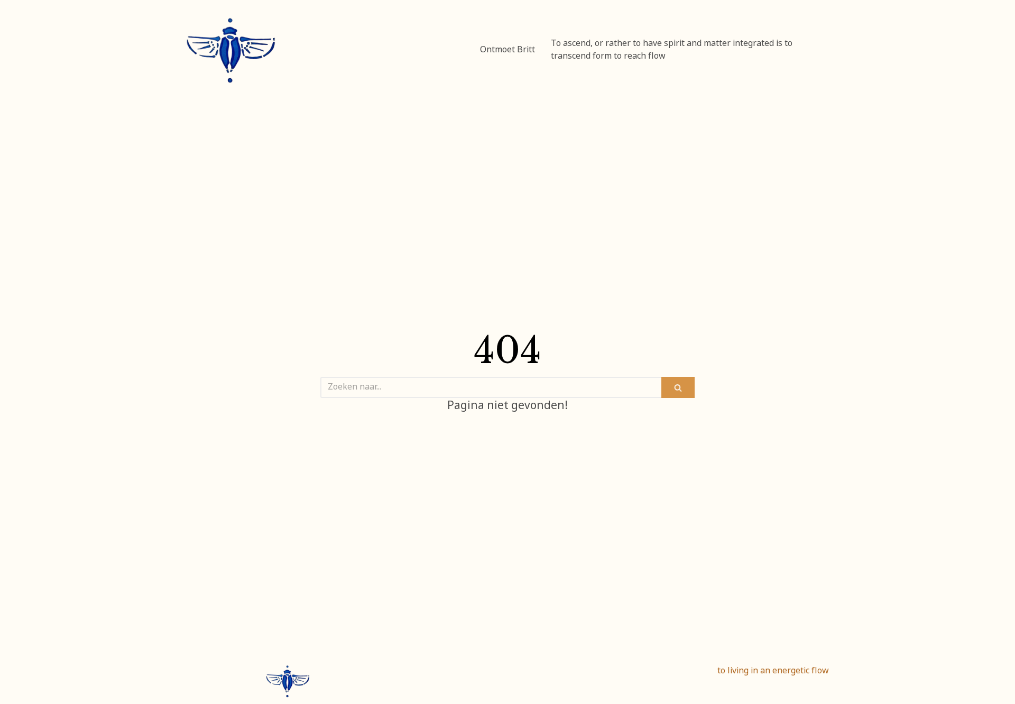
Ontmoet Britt (507, 50)
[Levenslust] (231, 50)
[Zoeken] (678, 387)
